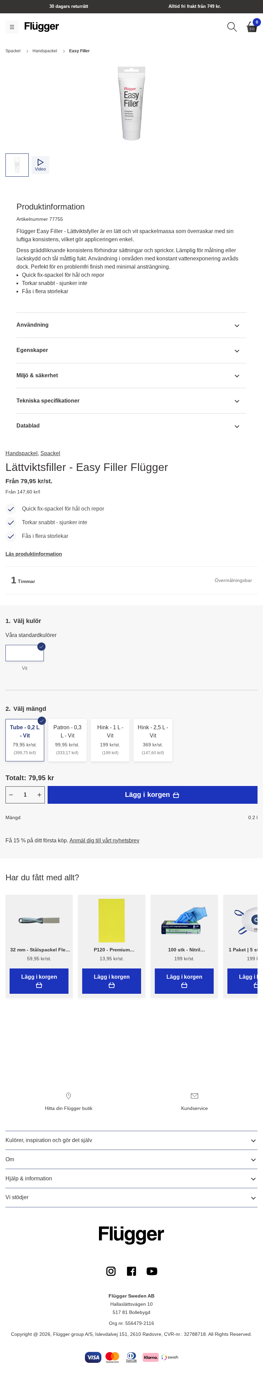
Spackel (50, 453)
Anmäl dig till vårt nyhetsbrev (104, 840)
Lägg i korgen (148, 794)
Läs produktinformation (33, 554)
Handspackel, (22, 453)
